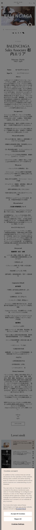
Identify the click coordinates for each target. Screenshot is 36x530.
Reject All (18, 519)
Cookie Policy (21, 509)
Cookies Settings (18, 524)
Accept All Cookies (18, 514)
